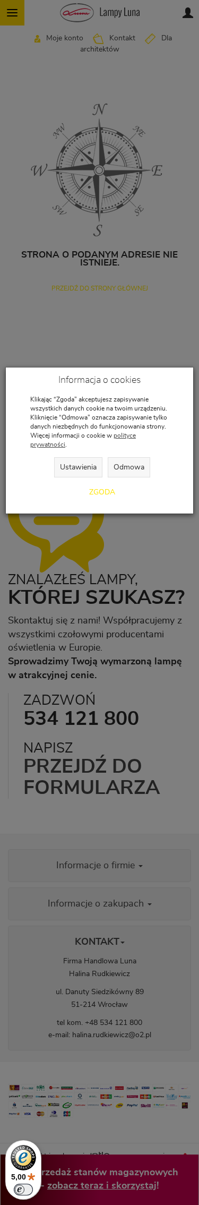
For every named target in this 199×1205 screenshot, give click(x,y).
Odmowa (129, 467)
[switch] (23, 1189)
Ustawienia (78, 467)
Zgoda (102, 492)
